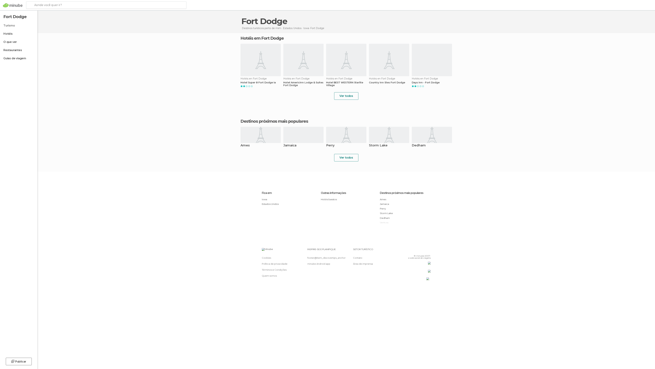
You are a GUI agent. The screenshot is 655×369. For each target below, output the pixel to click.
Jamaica (289, 145)
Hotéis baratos (329, 199)
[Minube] (13, 5)
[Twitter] (416, 250)
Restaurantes (12, 50)
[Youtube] (428, 250)
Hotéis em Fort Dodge (262, 38)
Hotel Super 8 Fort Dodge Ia (258, 82)
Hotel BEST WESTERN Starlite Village (344, 84)
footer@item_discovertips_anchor (326, 257)
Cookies (266, 257)
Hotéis (8, 33)
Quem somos (269, 275)
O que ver (10, 42)
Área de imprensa (363, 263)
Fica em (267, 193)
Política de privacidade (274, 263)
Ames (245, 145)
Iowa (264, 199)
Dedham (419, 145)
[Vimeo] (422, 250)
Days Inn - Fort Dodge (426, 82)
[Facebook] (411, 250)
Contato (357, 257)
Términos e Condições (274, 269)
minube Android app (318, 263)
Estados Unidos (270, 204)
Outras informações (333, 193)
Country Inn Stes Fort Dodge (387, 82)
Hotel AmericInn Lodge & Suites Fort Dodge (303, 84)
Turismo (9, 25)
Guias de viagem (14, 58)
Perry (330, 145)
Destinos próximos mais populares (274, 121)
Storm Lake (378, 145)
